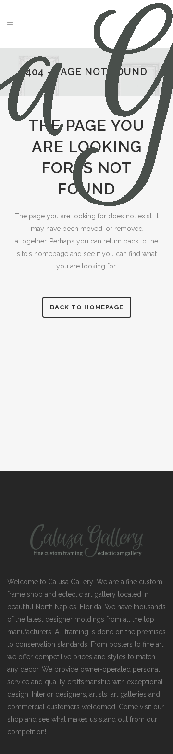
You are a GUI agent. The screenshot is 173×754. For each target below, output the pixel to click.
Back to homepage (87, 307)
